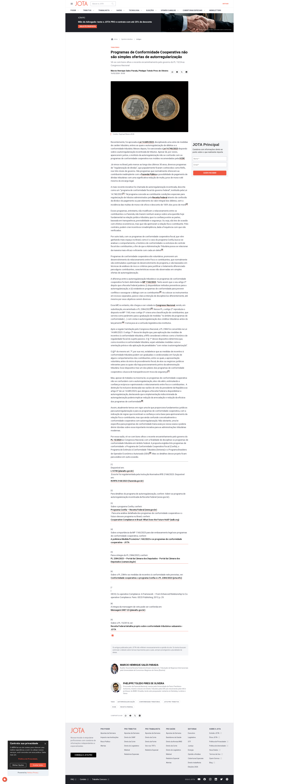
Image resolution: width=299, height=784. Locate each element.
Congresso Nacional (165, 305)
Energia (191, 750)
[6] (123, 322)
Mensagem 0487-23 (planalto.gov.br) (128, 610)
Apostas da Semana (108, 733)
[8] (142, 401)
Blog (211, 763)
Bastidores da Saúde (173, 737)
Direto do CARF (129, 737)
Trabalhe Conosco (99, 779)
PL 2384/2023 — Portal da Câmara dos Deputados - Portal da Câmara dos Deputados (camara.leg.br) (145, 560)
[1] (124, 193)
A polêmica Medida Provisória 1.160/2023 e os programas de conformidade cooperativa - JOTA (146, 541)
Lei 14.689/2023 (146, 142)
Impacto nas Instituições (109, 737)
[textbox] (101, 3)
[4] (160, 292)
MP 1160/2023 (149, 282)
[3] (162, 250)
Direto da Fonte (150, 742)
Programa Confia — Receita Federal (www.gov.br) (134, 510)
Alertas (103, 746)
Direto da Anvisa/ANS (174, 742)
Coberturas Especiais (195, 758)
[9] (150, 453)
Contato (83, 779)
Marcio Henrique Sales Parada (124, 71)
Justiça (190, 746)
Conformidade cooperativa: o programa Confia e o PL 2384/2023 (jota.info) (146, 578)
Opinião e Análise (194, 754)
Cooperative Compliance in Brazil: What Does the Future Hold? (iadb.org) (145, 519)
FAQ (72, 779)
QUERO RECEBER (209, 173)
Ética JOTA (213, 737)
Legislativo (192, 737)
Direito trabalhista (194, 763)
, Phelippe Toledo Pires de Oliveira (153, 71)
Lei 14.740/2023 (170, 148)
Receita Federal (159, 197)
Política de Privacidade (217, 742)
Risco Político (105, 742)
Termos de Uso (214, 754)
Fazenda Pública (149, 174)
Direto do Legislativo (131, 746)
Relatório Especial (151, 750)
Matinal (127, 750)
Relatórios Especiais (131, 754)
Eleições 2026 (193, 767)
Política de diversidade (217, 746)
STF (189, 742)
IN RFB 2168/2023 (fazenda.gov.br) (127, 481)
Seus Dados (213, 750)
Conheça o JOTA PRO (83, 755)
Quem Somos (214, 758)
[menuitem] (75, 10)
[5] (152, 308)
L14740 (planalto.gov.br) (122, 471)
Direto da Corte (129, 742)
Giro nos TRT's (150, 746)
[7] (168, 371)
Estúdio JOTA (214, 733)
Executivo (191, 733)
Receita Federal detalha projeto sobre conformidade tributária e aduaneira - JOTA (147, 628)
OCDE (182, 158)
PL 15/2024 (116, 440)
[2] (187, 204)
